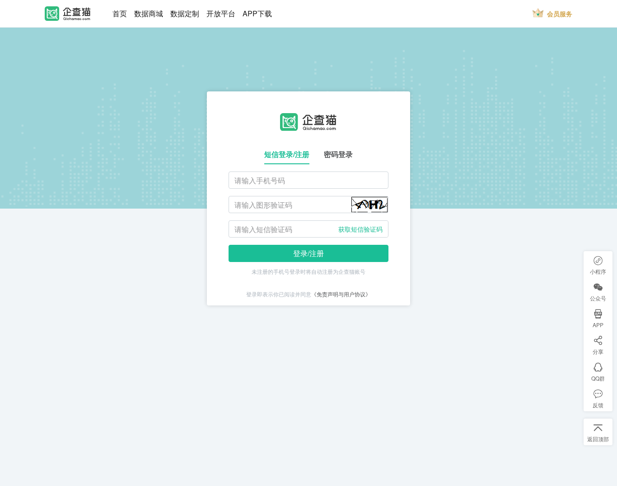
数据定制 (184, 13)
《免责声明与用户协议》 (341, 294)
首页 (119, 13)
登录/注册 (308, 253)
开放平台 (220, 13)
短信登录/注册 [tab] (286, 154)
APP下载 (257, 13)
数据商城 (148, 13)
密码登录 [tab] (338, 154)
